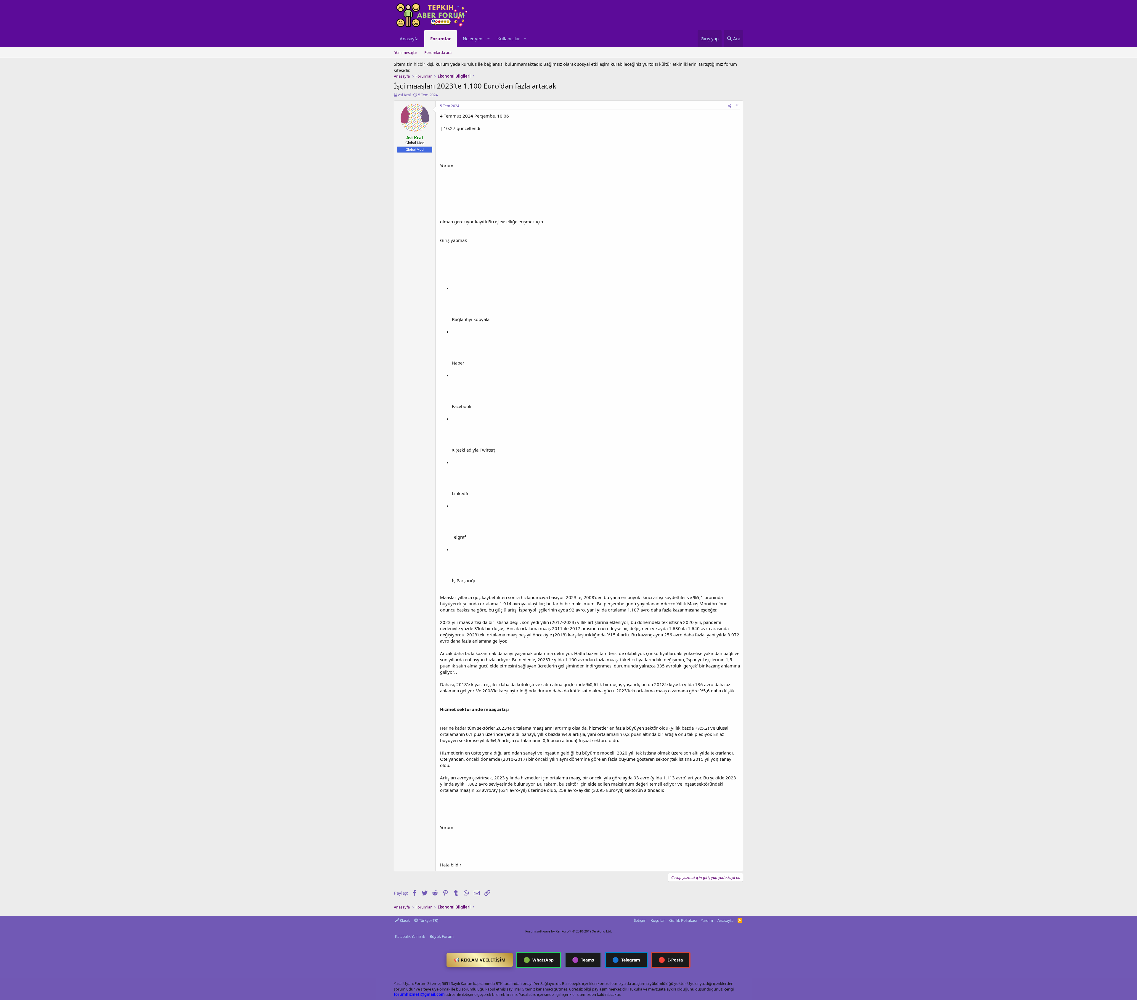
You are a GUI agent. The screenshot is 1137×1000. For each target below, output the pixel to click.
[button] (488, 38)
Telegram (626, 959)
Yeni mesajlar (405, 52)
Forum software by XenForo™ (568, 931)
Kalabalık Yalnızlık (410, 936)
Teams (583, 959)
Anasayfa (409, 38)
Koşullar (658, 920)
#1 (737, 105)
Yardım (707, 920)
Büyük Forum (442, 936)
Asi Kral (404, 94)
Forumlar (440, 38)
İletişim (640, 920)
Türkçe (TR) (428, 920)
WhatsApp (538, 959)
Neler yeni (473, 38)
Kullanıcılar (508, 38)
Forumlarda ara (438, 52)
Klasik (404, 920)
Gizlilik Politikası (683, 920)
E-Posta (671, 959)
